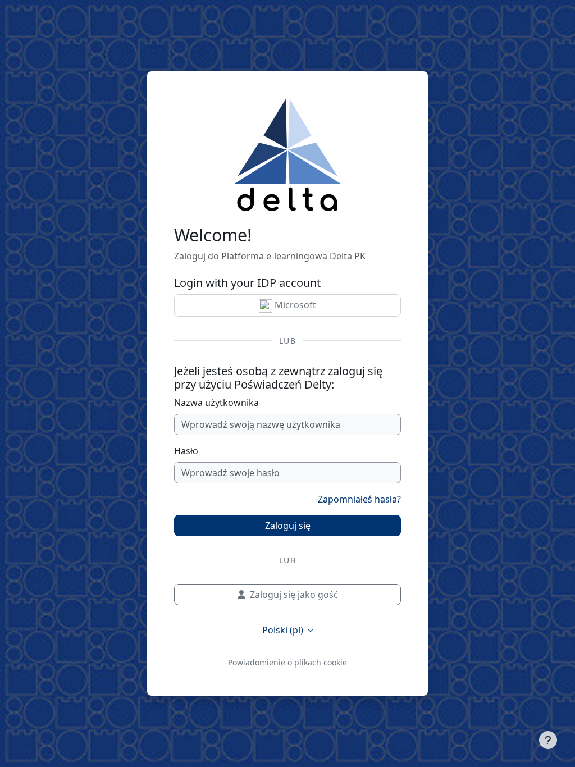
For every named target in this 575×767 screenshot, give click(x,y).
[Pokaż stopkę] (548, 740)
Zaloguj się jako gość (294, 594)
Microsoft (294, 305)
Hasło (186, 451)
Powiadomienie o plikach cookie (287, 662)
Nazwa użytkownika (216, 402)
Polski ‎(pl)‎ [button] (283, 630)
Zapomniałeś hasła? (359, 499)
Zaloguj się (288, 525)
